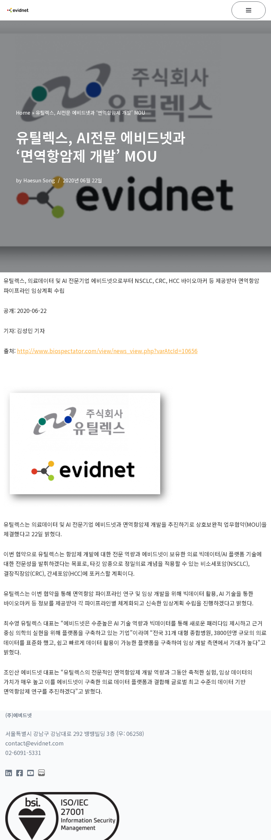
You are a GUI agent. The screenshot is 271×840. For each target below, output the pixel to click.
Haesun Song (39, 180)
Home (23, 112)
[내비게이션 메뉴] (248, 10)
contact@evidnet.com (34, 743)
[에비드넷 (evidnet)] (17, 10)
